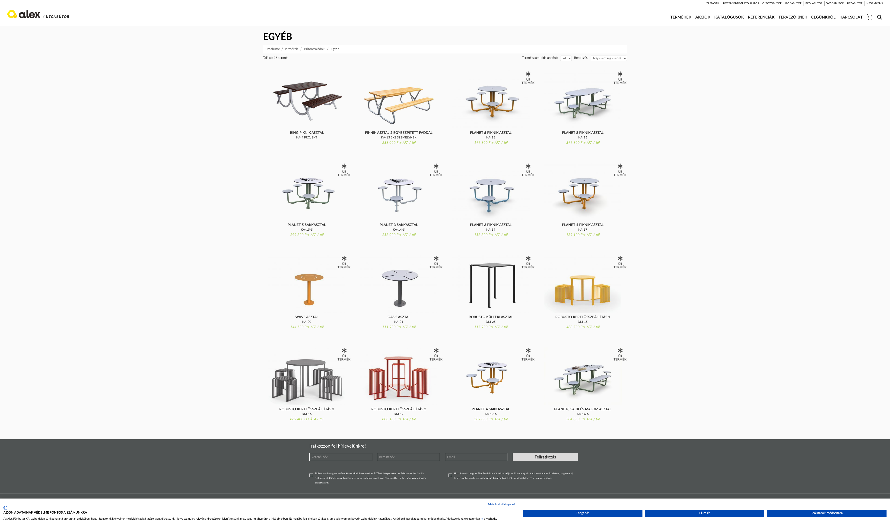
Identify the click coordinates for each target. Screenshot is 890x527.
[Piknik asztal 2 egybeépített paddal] (398, 99)
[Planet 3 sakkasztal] (398, 191)
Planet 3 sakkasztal (399, 225)
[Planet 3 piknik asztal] (490, 191)
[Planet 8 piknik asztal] (582, 99)
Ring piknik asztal (307, 133)
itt (482, 518)
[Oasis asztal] (398, 284)
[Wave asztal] (306, 284)
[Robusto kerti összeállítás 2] (398, 376)
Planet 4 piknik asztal (583, 225)
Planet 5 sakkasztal (307, 225)
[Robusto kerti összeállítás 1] (582, 284)
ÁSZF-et (378, 473)
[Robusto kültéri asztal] (490, 284)
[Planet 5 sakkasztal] (306, 191)
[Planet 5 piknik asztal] (490, 99)
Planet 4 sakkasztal (491, 409)
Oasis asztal (399, 317)
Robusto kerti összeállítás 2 (398, 409)
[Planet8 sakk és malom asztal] (582, 376)
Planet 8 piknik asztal (583, 133)
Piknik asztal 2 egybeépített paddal (398, 133)
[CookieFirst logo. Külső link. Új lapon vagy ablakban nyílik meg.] (5, 508)
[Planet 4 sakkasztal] (490, 376)
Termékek (291, 49)
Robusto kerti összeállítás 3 (306, 409)
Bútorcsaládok (314, 49)
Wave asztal (306, 317)
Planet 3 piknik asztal (491, 225)
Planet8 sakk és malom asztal (582, 409)
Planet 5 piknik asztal (491, 133)
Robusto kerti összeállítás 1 (582, 317)
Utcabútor (272, 49)
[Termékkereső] (878, 14)
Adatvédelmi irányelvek (501, 504)
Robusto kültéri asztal (491, 317)
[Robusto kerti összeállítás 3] (306, 376)
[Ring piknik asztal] (306, 99)
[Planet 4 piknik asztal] (582, 191)
